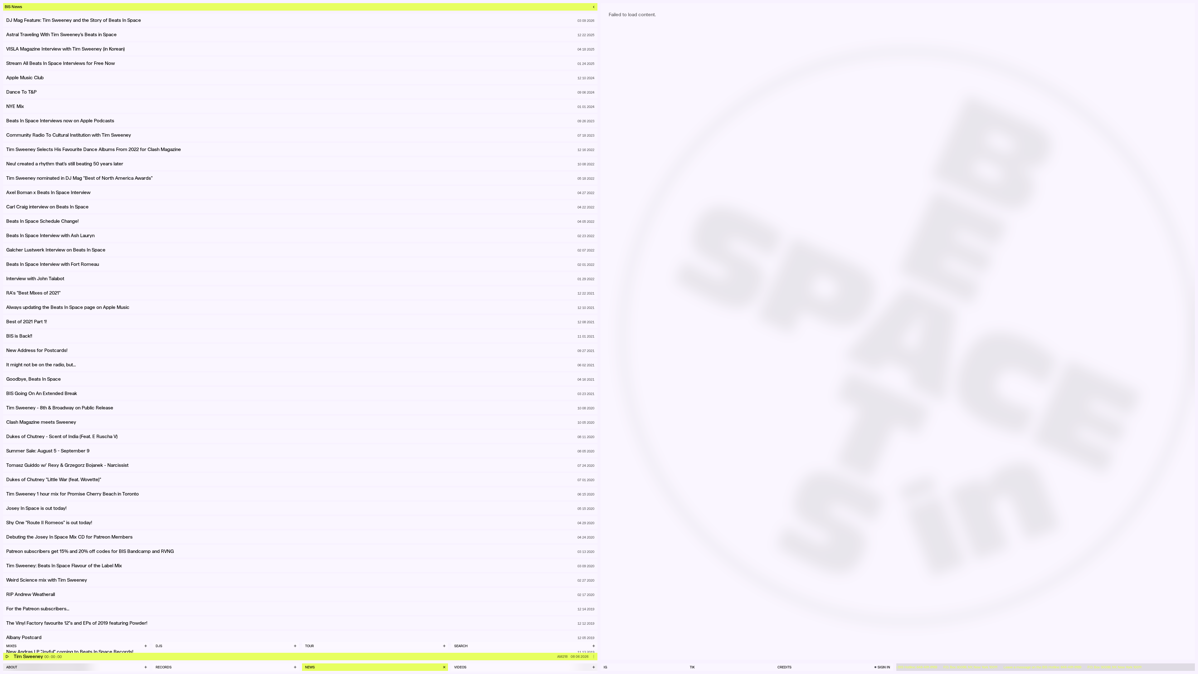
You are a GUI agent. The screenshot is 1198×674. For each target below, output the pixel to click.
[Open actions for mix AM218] (593, 656)
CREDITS (784, 667)
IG (605, 667)
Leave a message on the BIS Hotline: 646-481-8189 (1028, 667)
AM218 (562, 656)
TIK (692, 667)
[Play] (7, 656)
